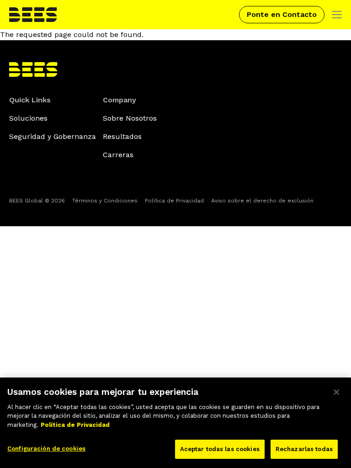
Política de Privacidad (174, 200)
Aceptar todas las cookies (220, 449)
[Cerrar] (336, 392)
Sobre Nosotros (130, 118)
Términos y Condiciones (105, 200)
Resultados (122, 136)
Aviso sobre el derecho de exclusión (262, 200)
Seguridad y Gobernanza (52, 136)
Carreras (118, 154)
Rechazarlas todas (304, 449)
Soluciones (28, 118)
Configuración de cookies (46, 448)
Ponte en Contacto (282, 14)
